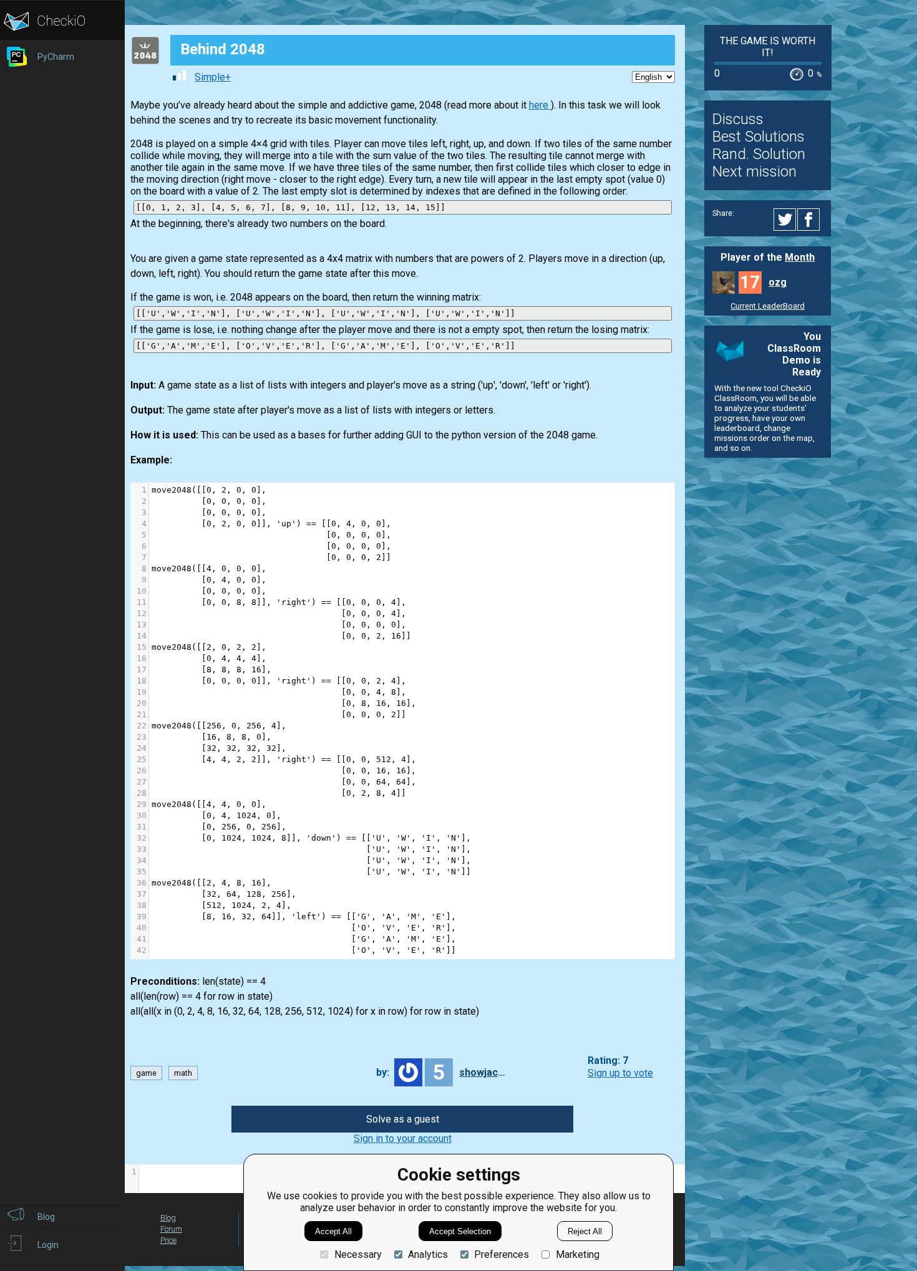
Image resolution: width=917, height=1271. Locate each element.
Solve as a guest (402, 1119)
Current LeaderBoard (767, 306)
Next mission (754, 171)
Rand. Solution (758, 154)
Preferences (501, 1254)
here (540, 105)
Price (168, 1240)
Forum (171, 1229)
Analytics (428, 1254)
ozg (778, 282)
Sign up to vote (620, 1073)
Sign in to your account (403, 1138)
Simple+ (213, 77)
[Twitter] (785, 219)
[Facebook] (810, 219)
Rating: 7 (608, 1061)
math (183, 1073)
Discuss (738, 119)
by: (382, 1072)
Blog (168, 1217)
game (146, 1073)
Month (800, 257)
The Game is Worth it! (767, 47)
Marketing (577, 1254)
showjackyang (484, 1072)
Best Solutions (758, 136)
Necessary (357, 1254)
